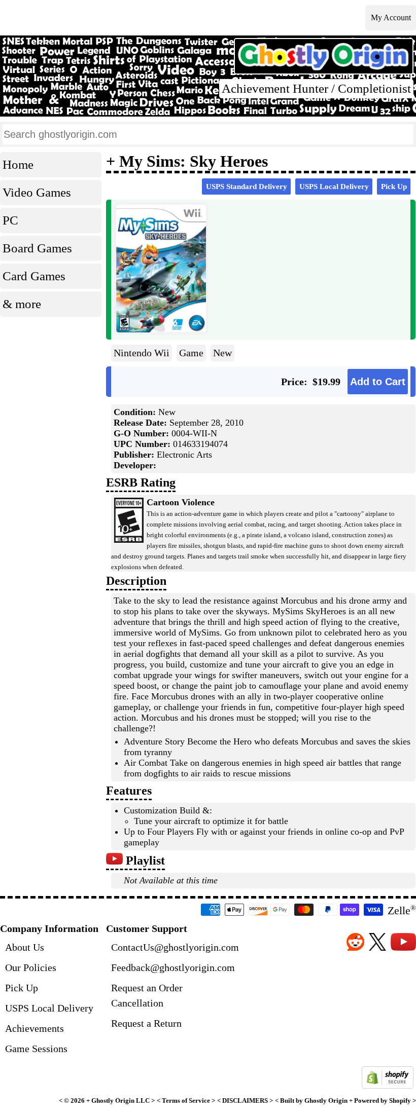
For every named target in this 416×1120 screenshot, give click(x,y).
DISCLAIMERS (245, 1100)
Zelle (402, 910)
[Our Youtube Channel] (114, 860)
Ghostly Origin (112, 1100)
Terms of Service (186, 1100)
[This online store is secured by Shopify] (387, 1085)
